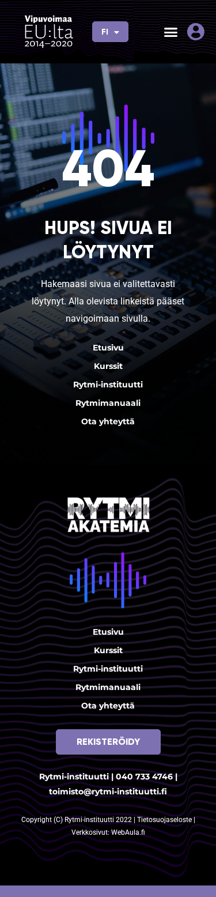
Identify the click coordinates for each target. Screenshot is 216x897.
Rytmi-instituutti (108, 384)
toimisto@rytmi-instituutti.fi (108, 791)
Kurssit (108, 366)
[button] (171, 32)
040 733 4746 (144, 776)
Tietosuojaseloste (165, 820)
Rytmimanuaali (108, 403)
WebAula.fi (128, 832)
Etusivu (108, 347)
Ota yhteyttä (108, 421)
